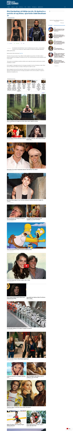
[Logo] (14, 3)
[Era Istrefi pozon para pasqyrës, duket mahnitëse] (50, 48)
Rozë (55, 47)
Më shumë (56, 65)
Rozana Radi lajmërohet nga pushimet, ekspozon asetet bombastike (59, 30)
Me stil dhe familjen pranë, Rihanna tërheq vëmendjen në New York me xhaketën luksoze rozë (59, 36)
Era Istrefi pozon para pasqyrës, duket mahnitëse (59, 49)
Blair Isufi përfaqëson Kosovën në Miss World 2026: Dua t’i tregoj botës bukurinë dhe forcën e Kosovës (59, 42)
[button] (65, 7)
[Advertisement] (26, 76)
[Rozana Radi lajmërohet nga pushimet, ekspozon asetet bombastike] (50, 29)
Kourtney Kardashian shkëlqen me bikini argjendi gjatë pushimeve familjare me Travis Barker (59, 62)
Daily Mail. (21, 53)
